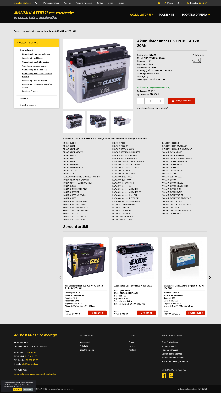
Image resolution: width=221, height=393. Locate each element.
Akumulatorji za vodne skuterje (34, 66)
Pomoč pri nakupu (51, 3)
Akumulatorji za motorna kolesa (36, 54)
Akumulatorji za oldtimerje (32, 58)
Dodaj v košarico (183, 100)
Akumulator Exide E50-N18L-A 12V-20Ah (133, 286)
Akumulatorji (140, 14)
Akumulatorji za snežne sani (34, 70)
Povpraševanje (195, 312)
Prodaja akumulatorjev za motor (176, 361)
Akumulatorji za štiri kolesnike (35, 62)
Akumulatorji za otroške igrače (34, 80)
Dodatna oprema (194, 14)
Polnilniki (166, 14)
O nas (110, 3)
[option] (86, 277)
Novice (121, 3)
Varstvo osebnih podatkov (173, 357)
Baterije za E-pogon (30, 91)
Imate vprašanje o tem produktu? (153, 108)
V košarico (97, 312)
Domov (17, 31)
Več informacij (28, 389)
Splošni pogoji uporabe (172, 354)
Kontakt (100, 3)
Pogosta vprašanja (83, 3)
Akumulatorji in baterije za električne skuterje (37, 85)
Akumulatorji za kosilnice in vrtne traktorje (37, 75)
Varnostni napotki (169, 346)
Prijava (170, 3)
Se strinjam (17, 389)
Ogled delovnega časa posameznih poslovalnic (35, 374)
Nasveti (67, 3)
